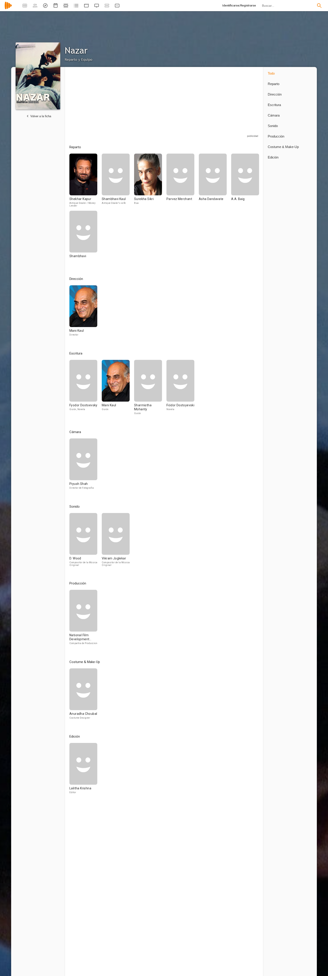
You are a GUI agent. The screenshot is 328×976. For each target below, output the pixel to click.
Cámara (274, 115)
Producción (276, 136)
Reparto (273, 84)
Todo (271, 73)
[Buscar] (319, 5)
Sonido (273, 126)
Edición (273, 157)
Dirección (275, 94)
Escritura (274, 105)
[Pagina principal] (8, 8)
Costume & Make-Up (283, 147)
